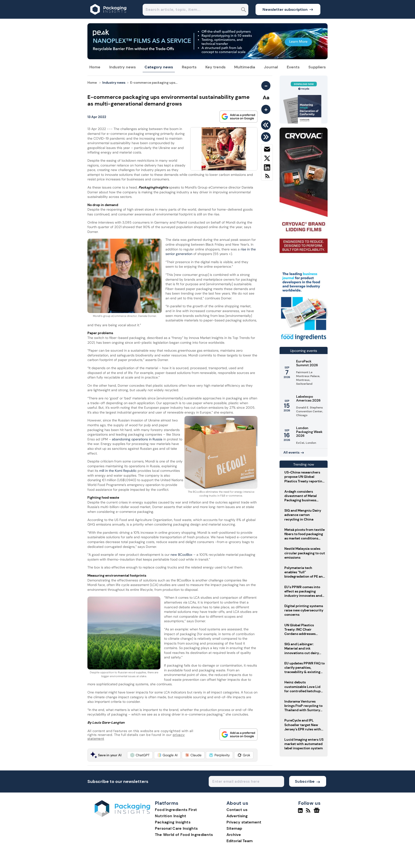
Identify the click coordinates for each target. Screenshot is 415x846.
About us (237, 803)
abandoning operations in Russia (137, 439)
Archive (233, 834)
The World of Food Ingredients (184, 834)
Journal (271, 67)
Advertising (237, 816)
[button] (140, 755)
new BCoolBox (181, 554)
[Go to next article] (266, 137)
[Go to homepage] (122, 815)
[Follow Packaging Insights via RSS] (308, 812)
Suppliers (317, 67)
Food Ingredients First (176, 809)
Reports (189, 67)
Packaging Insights (172, 822)
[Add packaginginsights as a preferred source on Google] (238, 117)
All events (291, 452)
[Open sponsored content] (207, 58)
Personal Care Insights (176, 828)
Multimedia (244, 67)
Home (94, 67)
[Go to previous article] (266, 125)
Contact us (236, 809)
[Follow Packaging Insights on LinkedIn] (300, 812)
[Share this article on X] (267, 159)
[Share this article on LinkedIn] (267, 168)
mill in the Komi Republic (118, 471)
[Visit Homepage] (108, 17)
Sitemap (234, 828)
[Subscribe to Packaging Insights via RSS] (267, 178)
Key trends (215, 67)
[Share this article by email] (267, 150)
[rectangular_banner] (304, 341)
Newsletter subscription (285, 9)
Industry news (122, 67)
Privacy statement (243, 822)
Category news (159, 67)
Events (293, 67)
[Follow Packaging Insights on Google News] (317, 812)
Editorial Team (239, 841)
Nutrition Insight (170, 816)
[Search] (243, 10)
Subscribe (305, 781)
